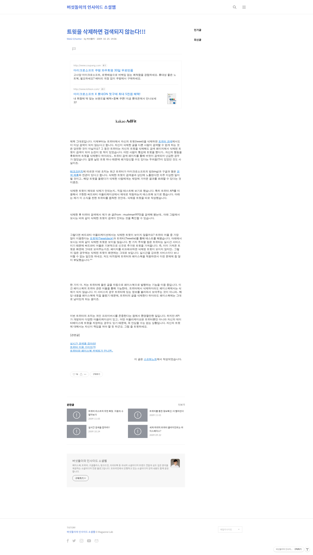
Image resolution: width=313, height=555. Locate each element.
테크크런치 (76, 171)
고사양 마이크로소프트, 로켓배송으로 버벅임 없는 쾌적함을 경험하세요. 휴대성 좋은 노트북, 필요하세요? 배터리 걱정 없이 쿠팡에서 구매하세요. (125, 76)
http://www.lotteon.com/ (86, 89)
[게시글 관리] (85, 374)
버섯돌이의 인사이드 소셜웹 (91, 7)
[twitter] (74, 541)
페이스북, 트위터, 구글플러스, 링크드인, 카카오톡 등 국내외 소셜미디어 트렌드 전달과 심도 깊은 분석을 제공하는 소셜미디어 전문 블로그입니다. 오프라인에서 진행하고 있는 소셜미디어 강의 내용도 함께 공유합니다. (120, 468)
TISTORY (71, 527)
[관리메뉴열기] (307, 549)
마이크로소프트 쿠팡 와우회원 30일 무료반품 (103, 70)
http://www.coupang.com (87, 65)
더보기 (181, 404)
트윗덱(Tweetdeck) (101, 238)
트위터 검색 (165, 141)
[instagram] (81, 541)
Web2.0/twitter (74, 38)
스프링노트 (150, 359)
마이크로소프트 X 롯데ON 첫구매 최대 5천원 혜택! (107, 94)
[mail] (96, 541)
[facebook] (68, 541)
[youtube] (89, 541)
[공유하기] (81, 374)
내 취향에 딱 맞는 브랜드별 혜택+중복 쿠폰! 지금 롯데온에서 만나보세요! (115, 100)
